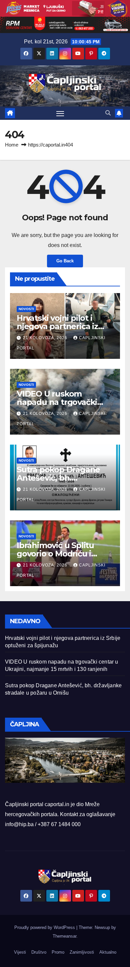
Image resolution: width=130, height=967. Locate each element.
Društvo (38, 952)
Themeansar (64, 936)
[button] (108, 113)
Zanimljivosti (82, 952)
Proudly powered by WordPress (45, 927)
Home (11, 145)
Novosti (26, 309)
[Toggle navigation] (60, 113)
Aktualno (107, 952)
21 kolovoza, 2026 (46, 337)
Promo (58, 952)
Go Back (65, 260)
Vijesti (20, 952)
